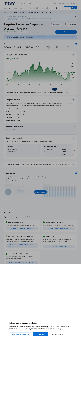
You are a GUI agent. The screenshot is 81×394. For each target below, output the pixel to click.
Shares (10, 12)
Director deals (10, 129)
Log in (74, 8)
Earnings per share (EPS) (51, 146)
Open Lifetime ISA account (59, 246)
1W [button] (17, 89)
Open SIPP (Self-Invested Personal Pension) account (21, 245)
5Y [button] (63, 89)
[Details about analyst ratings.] (76, 173)
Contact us (74, 3)
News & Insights (46, 8)
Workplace (29, 3)
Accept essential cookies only (20, 334)
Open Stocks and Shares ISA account (22, 228)
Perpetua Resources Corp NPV (22, 12)
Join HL (67, 8)
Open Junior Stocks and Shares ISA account (22, 262)
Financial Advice (34, 8)
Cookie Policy (56, 329)
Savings (15, 8)
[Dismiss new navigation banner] (75, 16)
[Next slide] (72, 150)
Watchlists (62, 3)
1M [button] (26, 89)
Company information (13, 100)
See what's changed (13, 19)
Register (55, 3)
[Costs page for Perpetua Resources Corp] (40, 164)
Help (68, 3)
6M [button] (45, 89)
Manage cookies (57, 334)
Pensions (23, 8)
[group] (40, 89)
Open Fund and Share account (59, 228)
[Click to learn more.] (76, 44)
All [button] (72, 89)
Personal (22, 3)
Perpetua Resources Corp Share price (41, 12)
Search (60, 8)
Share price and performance (16, 55)
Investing (7, 8)
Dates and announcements (14, 126)
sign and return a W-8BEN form (24, 37)
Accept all (40, 334)
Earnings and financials (14, 138)
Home (5, 12)
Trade (66, 32)
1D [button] (8, 89)
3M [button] (36, 89)
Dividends (10, 146)
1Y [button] (54, 89)
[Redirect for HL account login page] (40, 192)
